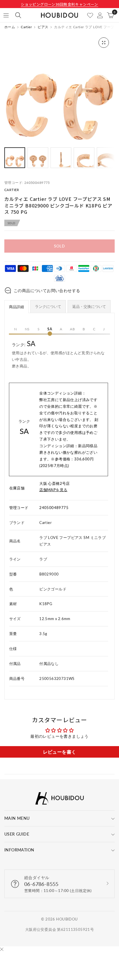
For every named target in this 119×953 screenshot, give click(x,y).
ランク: (58, 353)
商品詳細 (16, 306)
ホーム (9, 27)
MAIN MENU (17, 818)
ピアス (43, 27)
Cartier (26, 27)
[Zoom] (103, 42)
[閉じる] (1, 950)
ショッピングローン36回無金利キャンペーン (59, 4)
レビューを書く (59, 751)
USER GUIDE (16, 834)
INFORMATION (19, 849)
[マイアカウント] (100, 15)
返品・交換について (89, 306)
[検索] (18, 15)
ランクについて (48, 306)
